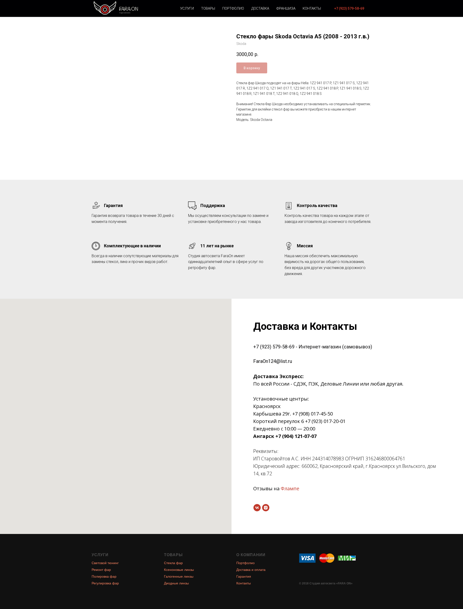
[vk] (257, 507)
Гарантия (243, 576)
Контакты (312, 8)
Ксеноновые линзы (179, 570)
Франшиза (285, 8)
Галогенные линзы (178, 576)
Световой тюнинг (105, 563)
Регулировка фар (105, 583)
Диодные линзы (176, 583)
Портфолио (233, 8)
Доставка (260, 8)
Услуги (187, 8)
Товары (208, 8)
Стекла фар (173, 563)
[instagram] (265, 507)
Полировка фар (104, 576)
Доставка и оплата (251, 570)
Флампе (290, 488)
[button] (349, 8)
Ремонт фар (101, 570)
